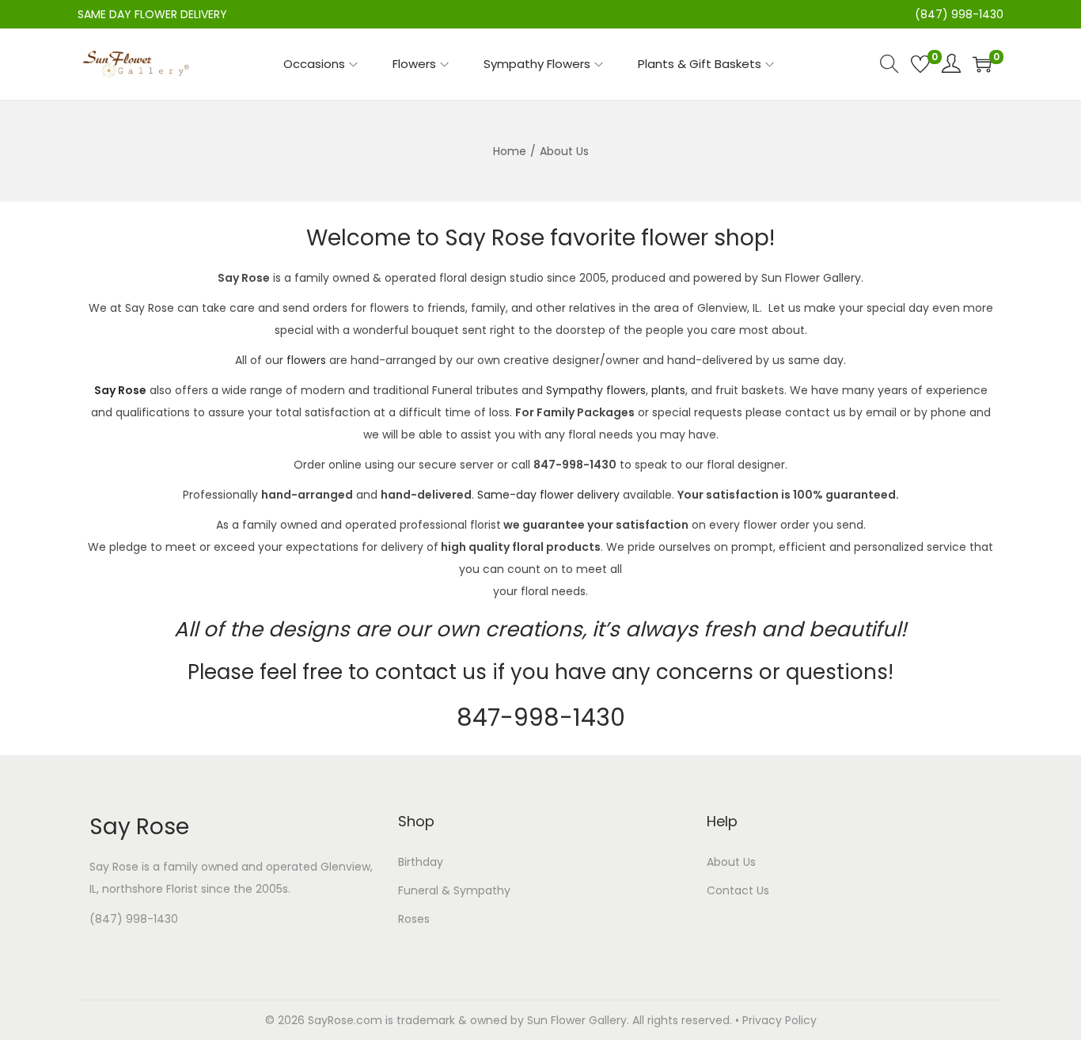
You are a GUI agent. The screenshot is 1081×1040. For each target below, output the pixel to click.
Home (509, 151)
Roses (414, 919)
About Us (731, 862)
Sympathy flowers (596, 390)
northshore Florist (150, 889)
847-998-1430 (541, 717)
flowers (306, 360)
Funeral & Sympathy (454, 890)
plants (668, 390)
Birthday (420, 862)
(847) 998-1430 (133, 919)
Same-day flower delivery (548, 495)
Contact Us (738, 890)
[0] (920, 64)
